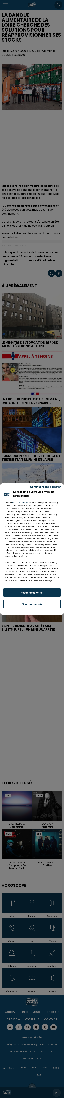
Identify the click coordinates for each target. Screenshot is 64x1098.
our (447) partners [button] (20, 502)
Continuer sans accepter (45, 487)
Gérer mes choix (32, 604)
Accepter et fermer (32, 592)
